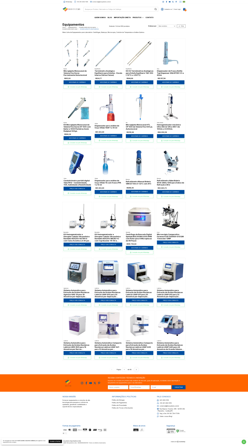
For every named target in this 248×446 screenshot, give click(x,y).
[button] (77, 87)
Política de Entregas (118, 400)
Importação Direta (122, 17)
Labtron (97, 288)
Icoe (158, 232)
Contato (150, 17)
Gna (158, 69)
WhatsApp (69, 2)
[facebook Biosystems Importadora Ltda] (166, 1)
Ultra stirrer (160, 122)
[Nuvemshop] (178, 442)
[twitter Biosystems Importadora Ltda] (172, 1)
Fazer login (177, 9)
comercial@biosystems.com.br (101, 2)
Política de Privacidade (119, 405)
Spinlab (128, 232)
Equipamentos (72, 27)
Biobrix (128, 179)
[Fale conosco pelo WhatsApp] (244, 442)
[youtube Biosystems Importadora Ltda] (169, 1)
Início (64, 27)
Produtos (137, 17)
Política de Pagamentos (119, 402)
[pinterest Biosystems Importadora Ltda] (176, 1)
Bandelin (66, 232)
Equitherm (97, 69)
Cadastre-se (168, 9)
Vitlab (96, 123)
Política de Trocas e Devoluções (122, 408)
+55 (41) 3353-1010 (82, 2)
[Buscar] (155, 9)
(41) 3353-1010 (164, 400)
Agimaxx (66, 288)
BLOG (110, 17)
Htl (126, 122)
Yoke (65, 178)
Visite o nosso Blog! (166, 416)
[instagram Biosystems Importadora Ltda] (163, 1)
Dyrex (65, 69)
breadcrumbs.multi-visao (70, 29)
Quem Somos (100, 17)
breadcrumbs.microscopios (87, 27)
